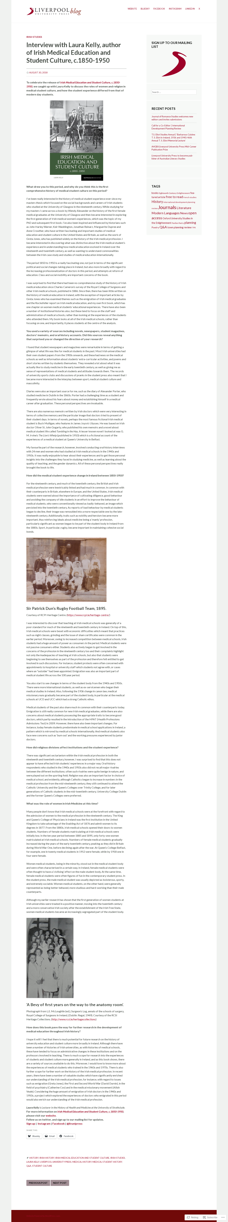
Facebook (159, 8)
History (33, 1157)
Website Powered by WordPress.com (43, 1216)
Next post (60, 1182)
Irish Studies (34, 37)
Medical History (81, 1161)
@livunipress (74, 1123)
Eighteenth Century (167, 193)
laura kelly (32, 1161)
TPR (194, 227)
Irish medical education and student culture (82, 1157)
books (155, 193)
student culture (42, 1166)
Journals (167, 207)
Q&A (28, 1166)
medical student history (107, 1161)
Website (132, 8)
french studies (189, 197)
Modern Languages (166, 213)
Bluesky (145, 8)
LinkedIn (190, 8)
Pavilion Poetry (178, 223)
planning (190, 222)
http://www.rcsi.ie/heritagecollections (74, 1019)
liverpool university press (55, 1161)
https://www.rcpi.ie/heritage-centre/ (88, 615)
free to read (174, 197)
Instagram (175, 8)
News (184, 213)
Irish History (46, 1157)
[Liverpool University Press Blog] (53, 11)
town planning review (179, 227)
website (51, 1115)
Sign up (30, 1123)
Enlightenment (183, 193)
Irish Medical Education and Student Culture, (85, 82)
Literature (184, 208)
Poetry (155, 227)
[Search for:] (174, 92)
